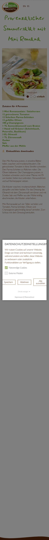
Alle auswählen (40, 282)
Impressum (19, 297)
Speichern (8, 282)
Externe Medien (16, 273)
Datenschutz (29, 297)
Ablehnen (24, 282)
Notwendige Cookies (18, 268)
